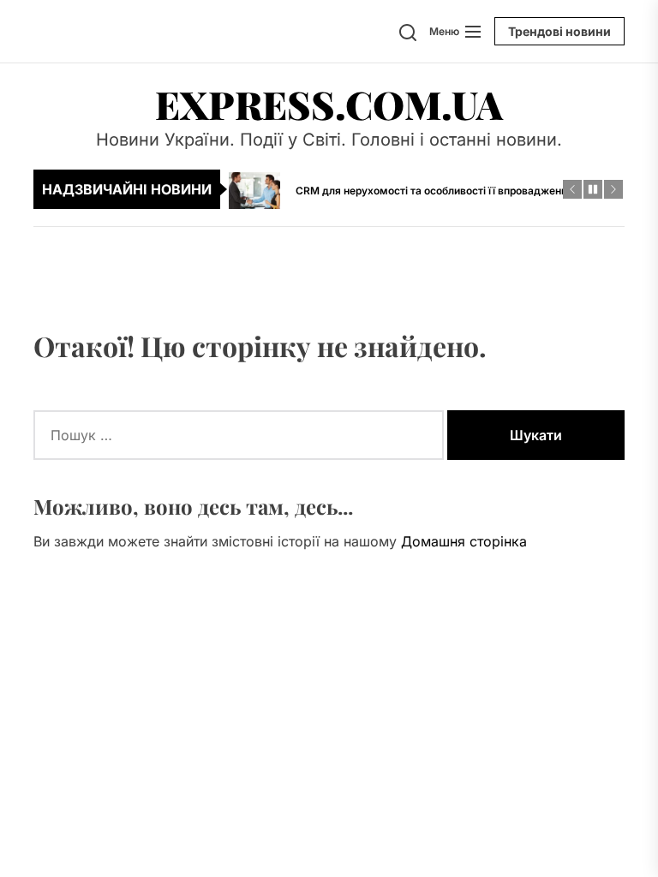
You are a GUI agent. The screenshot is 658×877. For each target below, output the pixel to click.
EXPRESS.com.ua (329, 104)
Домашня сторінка (464, 541)
